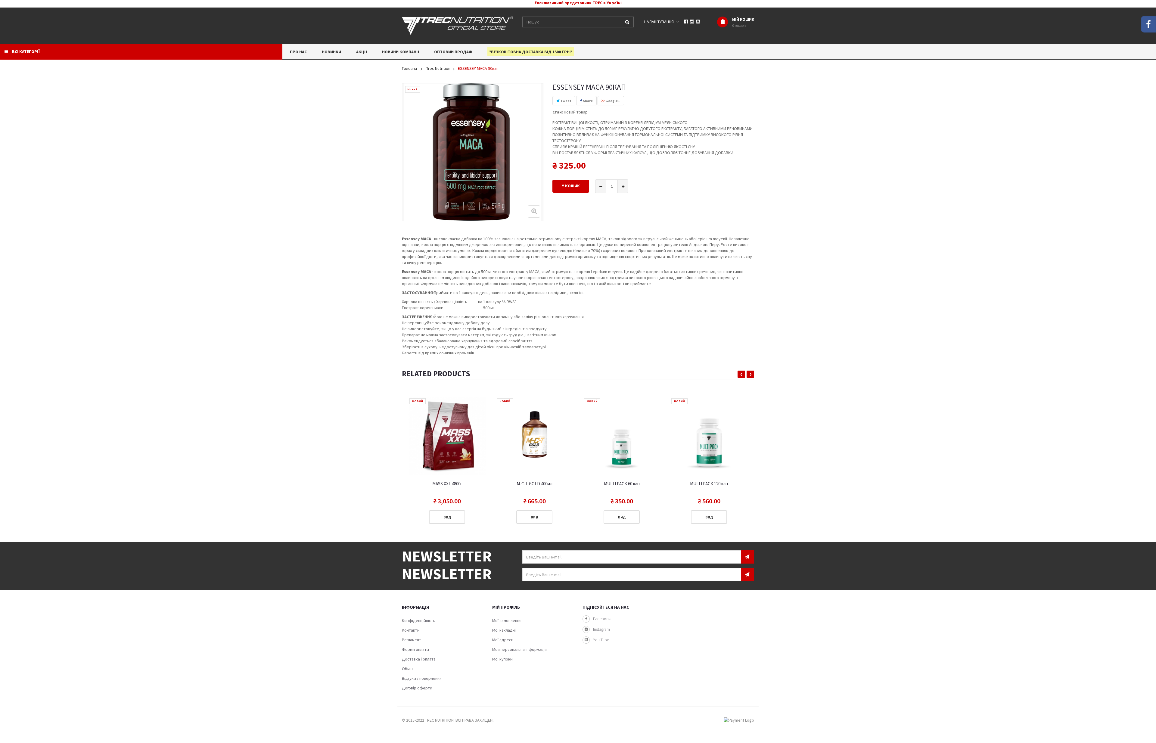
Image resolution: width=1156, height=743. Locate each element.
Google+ (612, 100)
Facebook (602, 618)
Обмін (407, 668)
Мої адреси (503, 639)
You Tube (601, 639)
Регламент (411, 639)
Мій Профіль (506, 607)
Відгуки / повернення (422, 678)
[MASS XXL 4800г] (447, 436)
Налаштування (659, 21)
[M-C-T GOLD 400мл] (534, 436)
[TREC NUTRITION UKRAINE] (457, 25)
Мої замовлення (506, 620)
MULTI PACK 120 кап (709, 484)
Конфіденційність (418, 620)
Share (587, 100)
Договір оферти (417, 688)
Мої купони (502, 659)
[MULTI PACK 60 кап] (622, 436)
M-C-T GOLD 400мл (534, 484)
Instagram (601, 629)
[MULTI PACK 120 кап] (709, 436)
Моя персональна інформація (519, 649)
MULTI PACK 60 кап (622, 484)
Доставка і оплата (419, 659)
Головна (409, 68)
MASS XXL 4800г (447, 484)
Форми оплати (415, 649)
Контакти (411, 630)
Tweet (565, 100)
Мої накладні (504, 630)
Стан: (557, 112)
